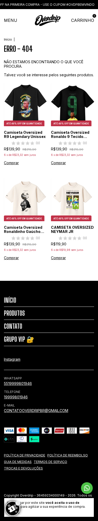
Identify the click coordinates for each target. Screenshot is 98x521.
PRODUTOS (14, 313)
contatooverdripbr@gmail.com (36, 410)
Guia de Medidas (18, 462)
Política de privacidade (24, 455)
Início (8, 39)
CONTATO (13, 326)
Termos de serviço (50, 462)
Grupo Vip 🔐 (19, 339)
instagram (12, 359)
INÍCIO (10, 300)
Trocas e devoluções (23, 468)
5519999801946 (18, 383)
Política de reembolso (67, 455)
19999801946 (16, 397)
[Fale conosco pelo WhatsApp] (87, 488)
